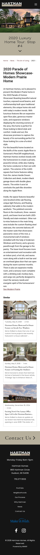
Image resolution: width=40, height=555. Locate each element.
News (12, 61)
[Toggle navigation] (35, 4)
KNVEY (24, 546)
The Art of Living (23, 61)
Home (5, 61)
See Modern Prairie (11, 289)
